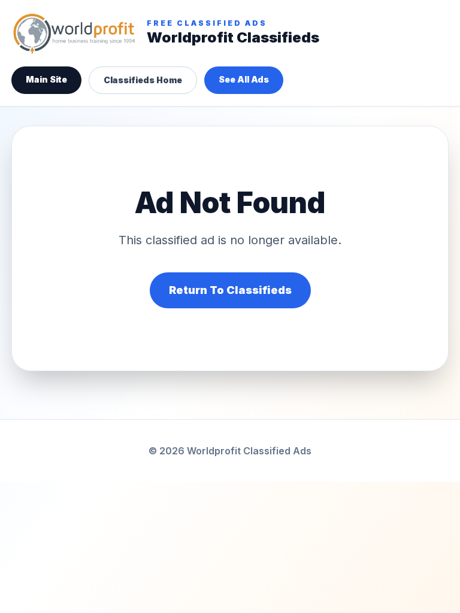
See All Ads (244, 79)
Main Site (46, 79)
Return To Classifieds (230, 290)
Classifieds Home (143, 80)
